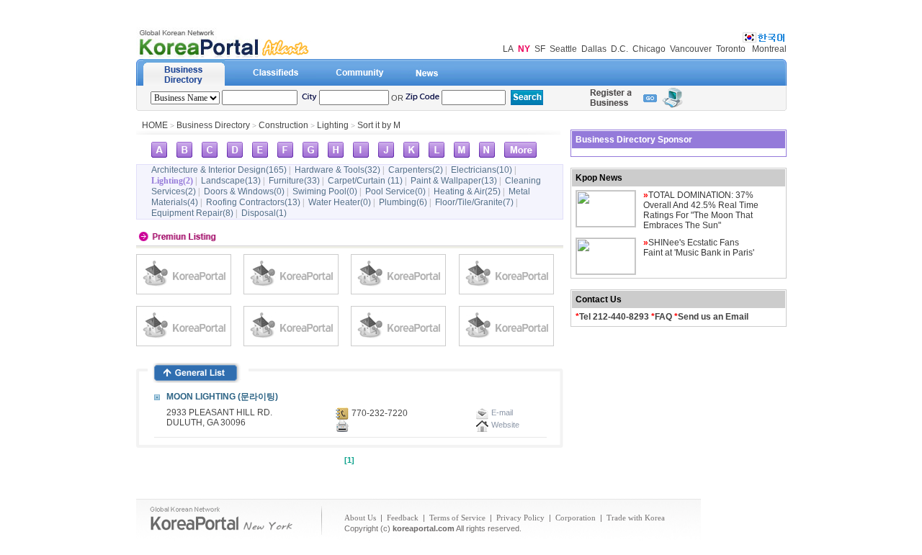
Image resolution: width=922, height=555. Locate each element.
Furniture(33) (294, 181)
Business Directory (213, 125)
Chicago (649, 49)
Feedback (403, 517)
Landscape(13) (231, 181)
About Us (360, 517)
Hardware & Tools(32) (337, 170)
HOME (155, 125)
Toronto (731, 49)
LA (508, 49)
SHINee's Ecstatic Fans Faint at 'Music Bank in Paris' (698, 248)
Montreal (769, 49)
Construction (283, 125)
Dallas (594, 49)
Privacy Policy (520, 517)
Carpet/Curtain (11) (365, 181)
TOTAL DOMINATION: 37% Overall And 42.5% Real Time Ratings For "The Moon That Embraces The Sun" (700, 210)
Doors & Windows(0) (244, 191)
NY (524, 49)
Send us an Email (713, 317)
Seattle (563, 49)
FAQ (663, 317)
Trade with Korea (636, 517)
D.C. (619, 49)
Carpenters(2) (415, 170)
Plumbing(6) (403, 202)
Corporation (575, 517)
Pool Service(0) (395, 191)
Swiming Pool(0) (324, 191)
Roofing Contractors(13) (253, 202)
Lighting (333, 125)
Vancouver (691, 49)
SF (539, 49)
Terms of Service (457, 517)
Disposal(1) (264, 213)
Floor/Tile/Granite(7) (474, 202)
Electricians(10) (481, 170)
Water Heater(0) (339, 202)
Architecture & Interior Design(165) (219, 170)
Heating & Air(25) (467, 191)
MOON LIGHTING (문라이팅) (222, 397)
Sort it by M (378, 125)
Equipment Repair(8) (192, 213)
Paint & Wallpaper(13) (454, 181)
